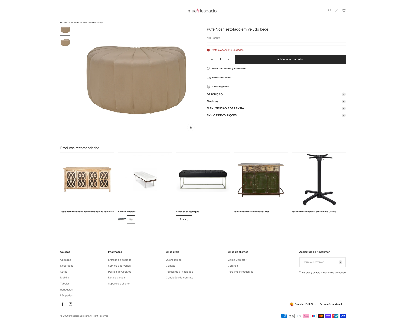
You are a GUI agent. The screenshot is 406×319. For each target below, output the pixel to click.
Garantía (233, 265)
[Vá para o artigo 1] (65, 30)
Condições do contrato (179, 277)
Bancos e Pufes (70, 22)
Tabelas (64, 283)
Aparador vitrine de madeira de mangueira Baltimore (87, 211)
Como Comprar (237, 259)
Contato (170, 265)
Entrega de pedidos (119, 259)
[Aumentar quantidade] (228, 59)
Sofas (63, 271)
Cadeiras (65, 259)
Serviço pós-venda (119, 265)
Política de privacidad (334, 272)
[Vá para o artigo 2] (65, 42)
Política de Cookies (119, 271)
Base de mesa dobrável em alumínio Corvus (314, 211)
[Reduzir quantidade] (212, 59)
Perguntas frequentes (240, 271)
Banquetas (66, 289)
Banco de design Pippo (187, 211)
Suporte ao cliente (119, 283)
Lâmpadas (66, 295)
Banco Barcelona (127, 211)
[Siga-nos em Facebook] (62, 304)
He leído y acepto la (323, 272)
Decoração (66, 265)
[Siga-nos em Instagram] (70, 304)
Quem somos (173, 259)
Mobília (64, 277)
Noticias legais (116, 277)
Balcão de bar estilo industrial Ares (251, 211)
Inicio (62, 22)
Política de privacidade (179, 271)
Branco (184, 219)
